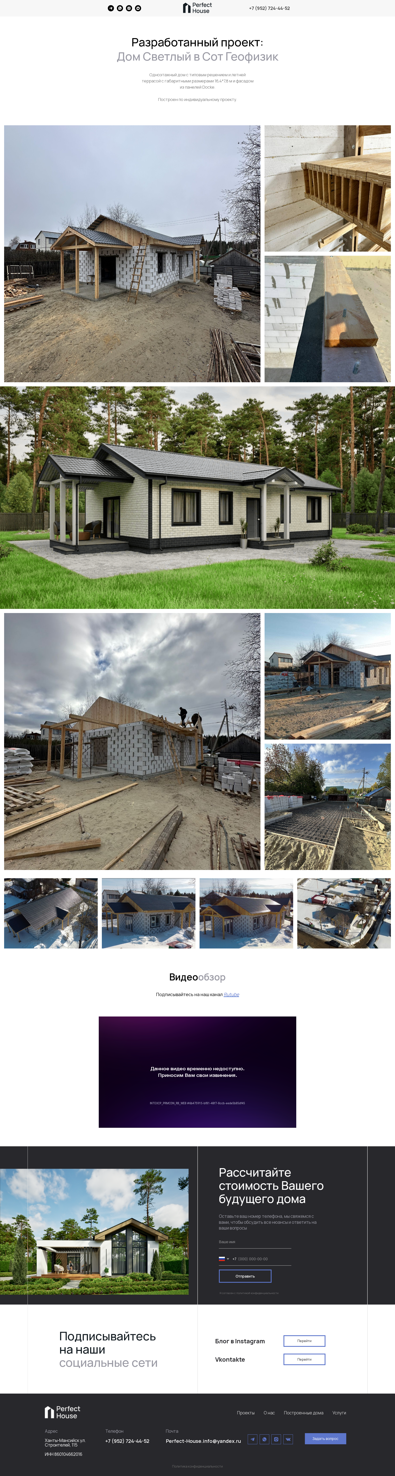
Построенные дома (303, 1413)
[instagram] (129, 10)
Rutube (231, 994)
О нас (269, 1413)
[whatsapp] (120, 10)
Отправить (245, 1276)
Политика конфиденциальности (197, 1466)
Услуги (339, 1413)
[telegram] (111, 10)
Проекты (246, 1413)
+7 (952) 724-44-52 (269, 8)
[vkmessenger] (138, 10)
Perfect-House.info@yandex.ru (203, 1440)
